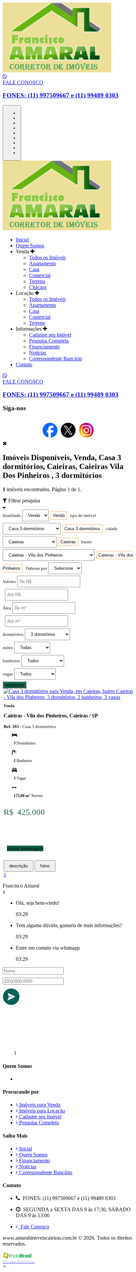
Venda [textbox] (59, 515)
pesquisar (14, 684)
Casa (34, 269)
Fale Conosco (33, 1226)
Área (7, 608)
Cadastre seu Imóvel (50, 335)
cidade (112, 529)
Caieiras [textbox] (68, 541)
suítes (8, 647)
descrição (18, 865)
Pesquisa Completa (49, 341)
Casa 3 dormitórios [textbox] (82, 528)
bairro (86, 542)
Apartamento (42, 263)
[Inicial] (57, 70)
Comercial (40, 275)
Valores (9, 581)
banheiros (11, 661)
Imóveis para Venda (39, 1105)
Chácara (37, 287)
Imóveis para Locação (41, 1110)
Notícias (37, 352)
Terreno (37, 281)
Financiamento (44, 346)
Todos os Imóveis (47, 257)
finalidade (12, 515)
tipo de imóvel (83, 515)
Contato (24, 364)
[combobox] (59, 515)
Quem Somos (30, 245)
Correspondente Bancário (55, 358)
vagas (8, 674)
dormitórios (13, 634)
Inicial (22, 239)
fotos (45, 865)
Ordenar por (36, 568)
